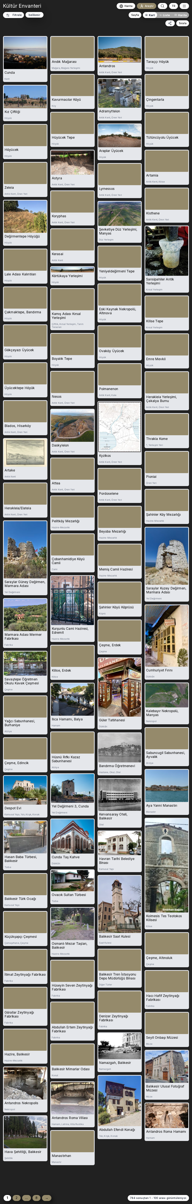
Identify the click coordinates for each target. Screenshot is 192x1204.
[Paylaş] (170, 23)
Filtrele (17, 15)
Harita (182, 15)
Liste (166, 15)
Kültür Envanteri (22, 5)
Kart (152, 15)
